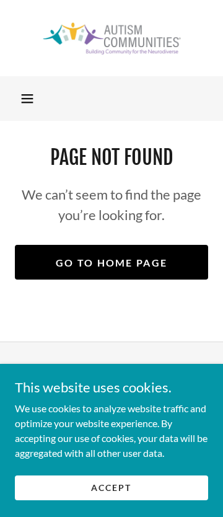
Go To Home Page (111, 262)
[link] (111, 38)
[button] (27, 98)
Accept (111, 487)
